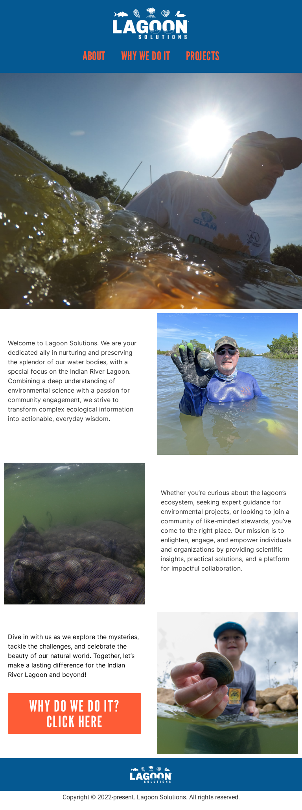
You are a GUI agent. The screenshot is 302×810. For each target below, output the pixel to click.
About (94, 55)
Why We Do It (145, 55)
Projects (202, 55)
